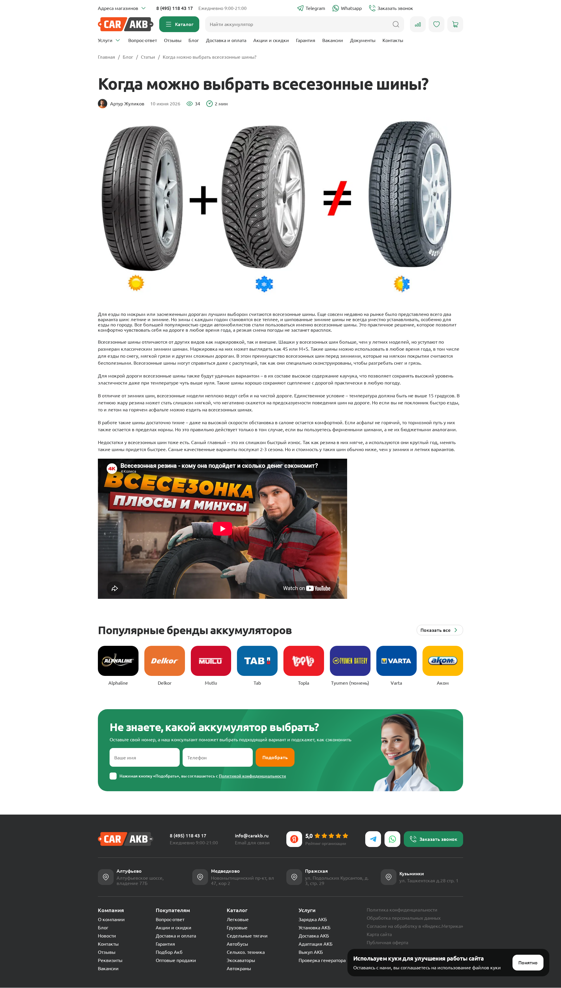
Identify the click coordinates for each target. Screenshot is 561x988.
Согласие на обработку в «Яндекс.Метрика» (415, 926)
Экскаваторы (241, 960)
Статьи (148, 57)
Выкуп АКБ (311, 952)
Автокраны (239, 968)
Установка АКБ (314, 927)
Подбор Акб (169, 952)
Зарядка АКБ (313, 919)
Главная (106, 57)
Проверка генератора (322, 960)
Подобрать (275, 757)
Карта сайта (379, 934)
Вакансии (332, 40)
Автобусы (237, 944)
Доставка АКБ (314, 935)
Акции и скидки (271, 40)
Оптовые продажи (176, 960)
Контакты (392, 40)
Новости (107, 935)
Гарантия (305, 40)
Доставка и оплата (226, 40)
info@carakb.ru (252, 835)
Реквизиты (110, 960)
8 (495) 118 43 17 (174, 8)
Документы (362, 40)
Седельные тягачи (247, 935)
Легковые (238, 919)
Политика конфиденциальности (402, 909)
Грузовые (237, 927)
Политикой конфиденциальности (252, 776)
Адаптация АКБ (316, 944)
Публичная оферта (387, 942)
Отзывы (172, 40)
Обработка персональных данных (404, 918)
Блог (193, 40)
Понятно (528, 962)
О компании (111, 919)
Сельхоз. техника (246, 952)
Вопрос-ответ (142, 40)
